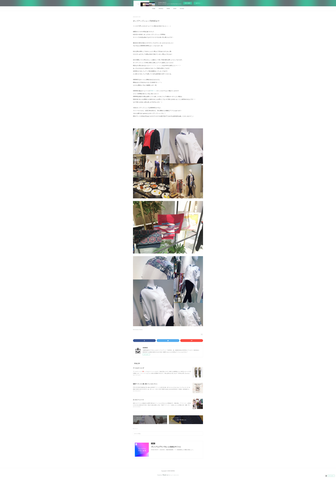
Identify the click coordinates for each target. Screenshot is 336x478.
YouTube (182, 8)
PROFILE (161, 8)
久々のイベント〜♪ (138, 400)
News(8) (141, 329)
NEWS (168, 8)
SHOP (174, 8)
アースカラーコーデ (138, 368)
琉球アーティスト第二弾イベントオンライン (145, 384)
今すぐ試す (187, 3)
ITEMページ (153, 91)
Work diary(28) (136, 329)
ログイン (198, 3)
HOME (153, 8)
